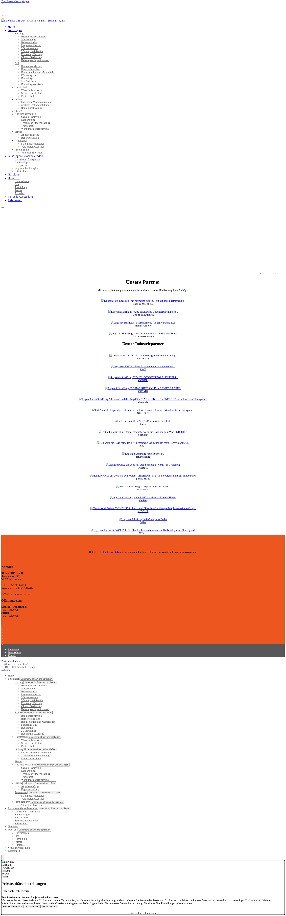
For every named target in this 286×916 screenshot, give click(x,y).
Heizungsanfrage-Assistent (35, 60)
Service (18, 131)
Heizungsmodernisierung (34, 36)
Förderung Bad (29, 75)
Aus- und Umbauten (25, 113)
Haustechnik (21, 87)
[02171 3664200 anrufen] (2, 5)
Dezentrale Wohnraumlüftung (36, 102)
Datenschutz (14, 652)
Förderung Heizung (31, 54)
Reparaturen (21, 140)
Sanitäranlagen (22, 162)
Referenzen (15, 200)
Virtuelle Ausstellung (19, 847)
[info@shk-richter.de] (2, 13)
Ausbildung (21, 187)
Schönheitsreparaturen (32, 143)
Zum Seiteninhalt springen (15, 1)
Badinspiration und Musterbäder (38, 72)
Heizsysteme (21, 165)
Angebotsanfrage (30, 134)
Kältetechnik (21, 171)
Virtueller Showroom (32, 805)
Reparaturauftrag (30, 137)
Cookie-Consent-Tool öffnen (114, 552)
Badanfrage (27, 78)
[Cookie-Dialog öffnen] (2, 857)
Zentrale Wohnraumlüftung (35, 105)
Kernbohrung (28, 119)
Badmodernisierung (31, 66)
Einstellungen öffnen (12, 906)
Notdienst (13, 826)
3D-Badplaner (28, 81)
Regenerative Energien (26, 168)
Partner (18, 190)
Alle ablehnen (31, 906)
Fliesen (18, 110)
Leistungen (15, 30)
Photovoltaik (27, 96)
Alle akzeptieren (49, 906)
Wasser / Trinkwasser (32, 90)
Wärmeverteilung (30, 48)
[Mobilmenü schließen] (2, 670)
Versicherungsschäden (32, 146)
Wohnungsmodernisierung (35, 128)
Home (11, 675)
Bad (17, 63)
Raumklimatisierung (31, 108)
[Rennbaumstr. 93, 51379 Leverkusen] (2, 16)
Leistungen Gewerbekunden (25, 156)
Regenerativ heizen (31, 45)
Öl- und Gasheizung (31, 57)
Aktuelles (19, 844)
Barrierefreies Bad (30, 69)
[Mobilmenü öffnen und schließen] (2, 207)
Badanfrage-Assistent (32, 84)
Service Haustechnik (32, 93)
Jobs (17, 184)
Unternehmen (22, 181)
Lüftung (19, 99)
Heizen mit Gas (29, 42)
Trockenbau (27, 125)
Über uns (14, 178)
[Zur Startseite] (34, 22)
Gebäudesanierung (31, 116)
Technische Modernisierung (35, 122)
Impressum (13, 649)
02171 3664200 (10, 10)
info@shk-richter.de (20, 594)
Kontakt (12, 655)
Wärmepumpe (28, 39)
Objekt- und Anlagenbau (27, 159)
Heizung (19, 33)
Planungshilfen (22, 149)
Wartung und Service (32, 51)
